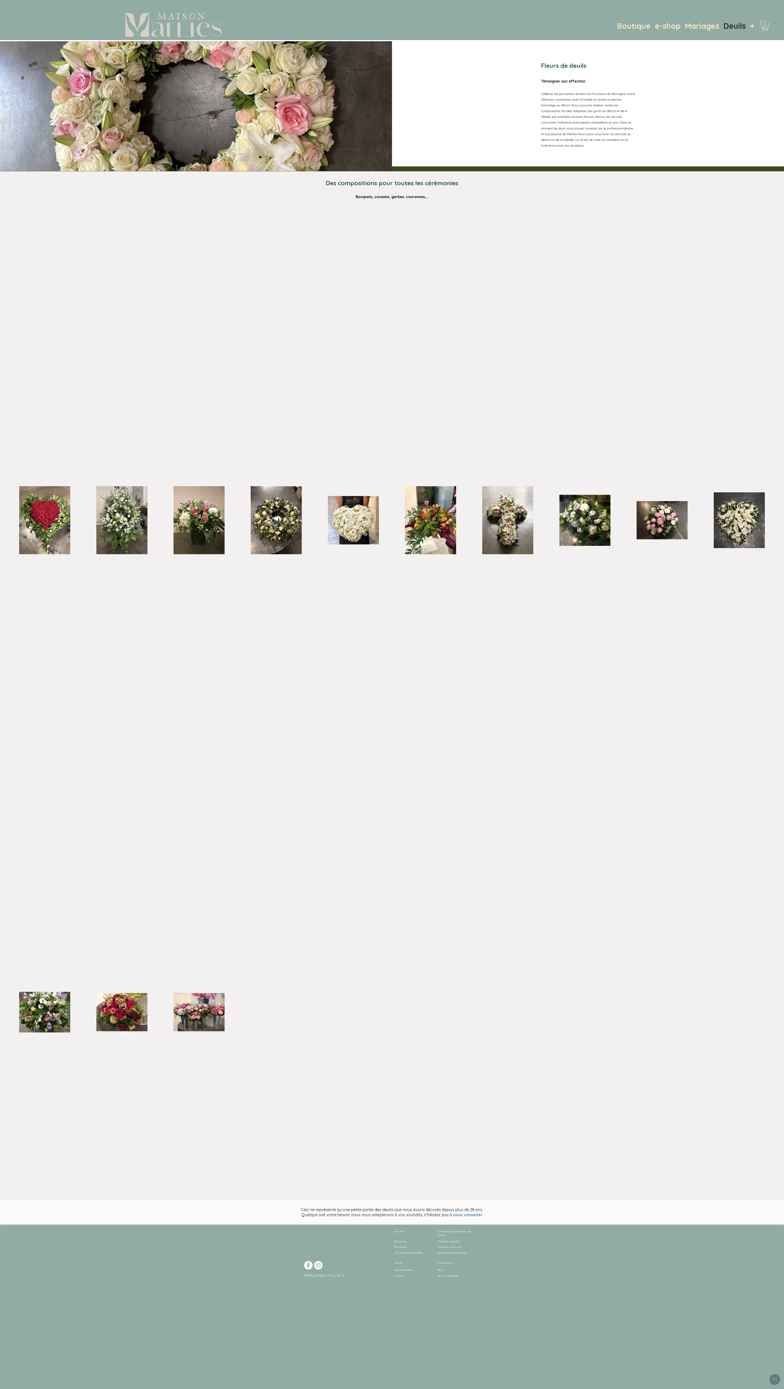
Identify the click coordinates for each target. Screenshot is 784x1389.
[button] (765, 26)
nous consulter (467, 1214)
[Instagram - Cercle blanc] (318, 1265)
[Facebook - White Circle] (308, 1265)
